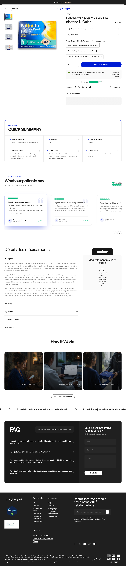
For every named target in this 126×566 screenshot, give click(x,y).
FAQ (55, 429)
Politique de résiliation (73, 562)
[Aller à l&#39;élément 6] (8, 47)
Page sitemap (38, 522)
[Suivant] (55, 38)
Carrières (36, 506)
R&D (34, 503)
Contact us (37, 514)
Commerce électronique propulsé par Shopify (31, 559)
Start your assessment (63, 396)
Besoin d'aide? (117, 87)
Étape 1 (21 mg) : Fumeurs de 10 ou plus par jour (83, 45)
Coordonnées (63, 562)
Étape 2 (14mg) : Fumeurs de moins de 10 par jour (83, 51)
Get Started (111, 131)
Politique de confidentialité (27, 562)
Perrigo (68, 14)
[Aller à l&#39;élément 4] (8, 37)
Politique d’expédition (53, 562)
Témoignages (52, 509)
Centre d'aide (53, 517)
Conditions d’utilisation (40, 562)
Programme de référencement (53, 513)
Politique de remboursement (11, 562)
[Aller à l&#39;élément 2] (8, 27)
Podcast (51, 506)
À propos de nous (37, 510)
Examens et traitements (37, 517)
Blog (49, 503)
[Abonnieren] (107, 512)
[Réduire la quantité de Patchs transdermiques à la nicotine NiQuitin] (68, 64)
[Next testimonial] (119, 233)
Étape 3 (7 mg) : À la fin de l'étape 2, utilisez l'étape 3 (85, 56)
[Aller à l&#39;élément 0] (8, 17)
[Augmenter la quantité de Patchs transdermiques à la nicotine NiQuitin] (77, 64)
